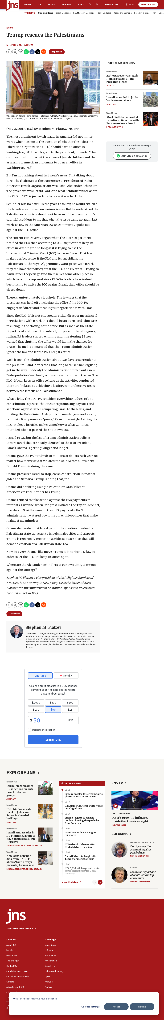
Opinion (133, 867)
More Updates (70, 882)
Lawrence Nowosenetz (141, 881)
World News (111, 113)
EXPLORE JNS (21, 772)
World (51, 4)
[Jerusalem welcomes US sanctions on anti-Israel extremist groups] (45, 788)
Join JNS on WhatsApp (134, 155)
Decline (142, 1006)
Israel (27, 4)
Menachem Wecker (33, 845)
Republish (56, 51)
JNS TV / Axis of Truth (120, 813)
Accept (116, 1006)
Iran (154, 13)
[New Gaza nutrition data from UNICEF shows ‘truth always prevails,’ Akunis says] (45, 858)
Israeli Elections (63, 13)
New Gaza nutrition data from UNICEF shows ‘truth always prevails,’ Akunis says (20, 860)
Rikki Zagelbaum (34, 869)
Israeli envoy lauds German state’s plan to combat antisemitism (83, 795)
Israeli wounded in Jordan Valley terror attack (122, 99)
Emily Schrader (118, 825)
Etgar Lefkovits (114, 127)
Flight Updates (104, 13)
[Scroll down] (100, 882)
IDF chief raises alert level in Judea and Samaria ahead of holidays (19, 814)
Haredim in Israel (142, 13)
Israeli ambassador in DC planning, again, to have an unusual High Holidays (20, 837)
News (9, 28)
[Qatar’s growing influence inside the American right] (134, 800)
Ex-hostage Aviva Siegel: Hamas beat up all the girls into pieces (122, 78)
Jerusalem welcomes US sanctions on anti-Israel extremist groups (20, 790)
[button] (20, 51)
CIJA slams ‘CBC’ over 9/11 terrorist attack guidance (83, 807)
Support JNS (148, 4)
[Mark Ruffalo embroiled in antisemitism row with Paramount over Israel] (150, 119)
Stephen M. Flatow (19, 45)
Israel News (111, 71)
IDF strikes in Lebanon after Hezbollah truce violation (80, 846)
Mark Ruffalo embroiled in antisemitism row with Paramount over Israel (122, 120)
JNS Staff (111, 85)
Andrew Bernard (14, 845)
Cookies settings (90, 1006)
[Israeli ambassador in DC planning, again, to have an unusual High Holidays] (45, 835)
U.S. (40, 4)
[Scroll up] (94, 882)
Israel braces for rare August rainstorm (80, 834)
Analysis (66, 4)
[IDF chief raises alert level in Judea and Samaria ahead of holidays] (45, 811)
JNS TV (117, 783)
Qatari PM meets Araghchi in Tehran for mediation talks (80, 857)
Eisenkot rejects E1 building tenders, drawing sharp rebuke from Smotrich (82, 820)
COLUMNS (119, 834)
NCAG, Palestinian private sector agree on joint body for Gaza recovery (82, 871)
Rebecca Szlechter (15, 869)
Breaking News (73, 783)
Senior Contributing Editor (142, 842)
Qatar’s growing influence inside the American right (129, 819)
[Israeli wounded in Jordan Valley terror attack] (150, 99)
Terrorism (14, 613)
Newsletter (112, 4)
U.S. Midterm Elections (83, 13)
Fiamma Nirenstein (139, 856)
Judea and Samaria (123, 13)
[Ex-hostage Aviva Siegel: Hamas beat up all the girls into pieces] (150, 78)
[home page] (12, 5)
